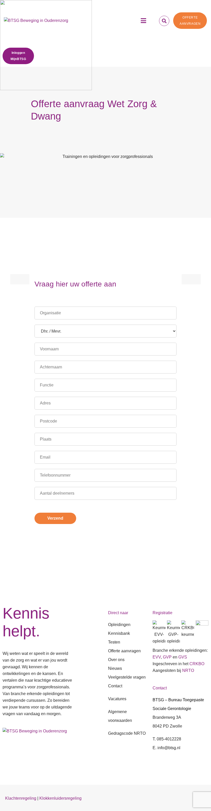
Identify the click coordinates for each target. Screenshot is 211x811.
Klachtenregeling (20, 798)
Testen (114, 642)
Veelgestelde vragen (127, 677)
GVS (182, 657)
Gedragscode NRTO (127, 733)
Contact (115, 686)
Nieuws (115, 668)
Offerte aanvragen (124, 651)
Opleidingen (119, 624)
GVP (167, 657)
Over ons (116, 659)
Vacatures (117, 699)
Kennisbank (119, 633)
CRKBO (196, 664)
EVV (157, 657)
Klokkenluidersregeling (60, 798)
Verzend (55, 518)
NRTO (188, 670)
